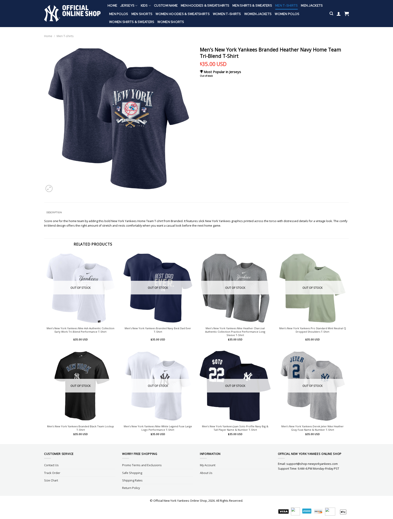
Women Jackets (258, 14)
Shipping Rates (132, 480)
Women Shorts (170, 22)
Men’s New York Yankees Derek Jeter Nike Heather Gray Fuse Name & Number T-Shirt (312, 428)
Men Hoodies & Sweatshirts (205, 5)
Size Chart (51, 480)
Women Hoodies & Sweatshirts (183, 14)
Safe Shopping (132, 473)
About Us (206, 473)
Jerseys (127, 5)
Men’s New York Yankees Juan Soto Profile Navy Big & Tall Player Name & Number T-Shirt (235, 428)
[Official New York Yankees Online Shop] (72, 13)
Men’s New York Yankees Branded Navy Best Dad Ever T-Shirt (158, 330)
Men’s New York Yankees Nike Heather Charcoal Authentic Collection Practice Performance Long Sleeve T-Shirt (235, 332)
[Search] (331, 13)
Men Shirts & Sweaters (252, 5)
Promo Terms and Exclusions (142, 465)
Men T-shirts (286, 5)
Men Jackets (312, 5)
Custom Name (166, 5)
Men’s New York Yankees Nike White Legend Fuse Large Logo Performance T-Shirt (158, 428)
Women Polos (287, 14)
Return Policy (131, 488)
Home (112, 5)
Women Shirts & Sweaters (131, 22)
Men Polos (118, 14)
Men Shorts (142, 14)
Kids (144, 5)
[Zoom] (49, 188)
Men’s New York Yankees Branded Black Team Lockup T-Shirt (80, 428)
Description (54, 212)
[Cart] (346, 14)
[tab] (54, 212)
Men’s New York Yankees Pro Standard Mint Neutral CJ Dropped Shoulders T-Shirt (312, 330)
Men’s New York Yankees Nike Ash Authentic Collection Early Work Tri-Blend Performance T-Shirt (80, 330)
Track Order (52, 473)
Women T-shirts (227, 14)
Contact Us (51, 465)
